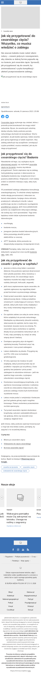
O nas (34, 557)
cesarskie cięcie (29, 467)
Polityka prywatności (22, 557)
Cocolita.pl (10, 610)
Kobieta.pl (10, 596)
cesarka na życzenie (10, 467)
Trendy (9, 510)
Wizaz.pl (30, 606)
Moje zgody (25, 561)
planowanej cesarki (9, 164)
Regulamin (9, 557)
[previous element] (2, 511)
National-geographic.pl (10, 599)
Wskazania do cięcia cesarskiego (17, 443)
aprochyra (5, 107)
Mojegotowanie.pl (30, 596)
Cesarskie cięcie (8, 31)
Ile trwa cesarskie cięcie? (14, 447)
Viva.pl (10, 606)
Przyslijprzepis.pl (30, 603)
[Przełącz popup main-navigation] (2, 2)
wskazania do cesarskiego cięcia (15, 471)
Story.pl (30, 610)
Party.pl (30, 599)
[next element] (39, 511)
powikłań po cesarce (9, 207)
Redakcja (15, 561)
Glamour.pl (30, 592)
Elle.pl (10, 592)
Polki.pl (10, 603)
